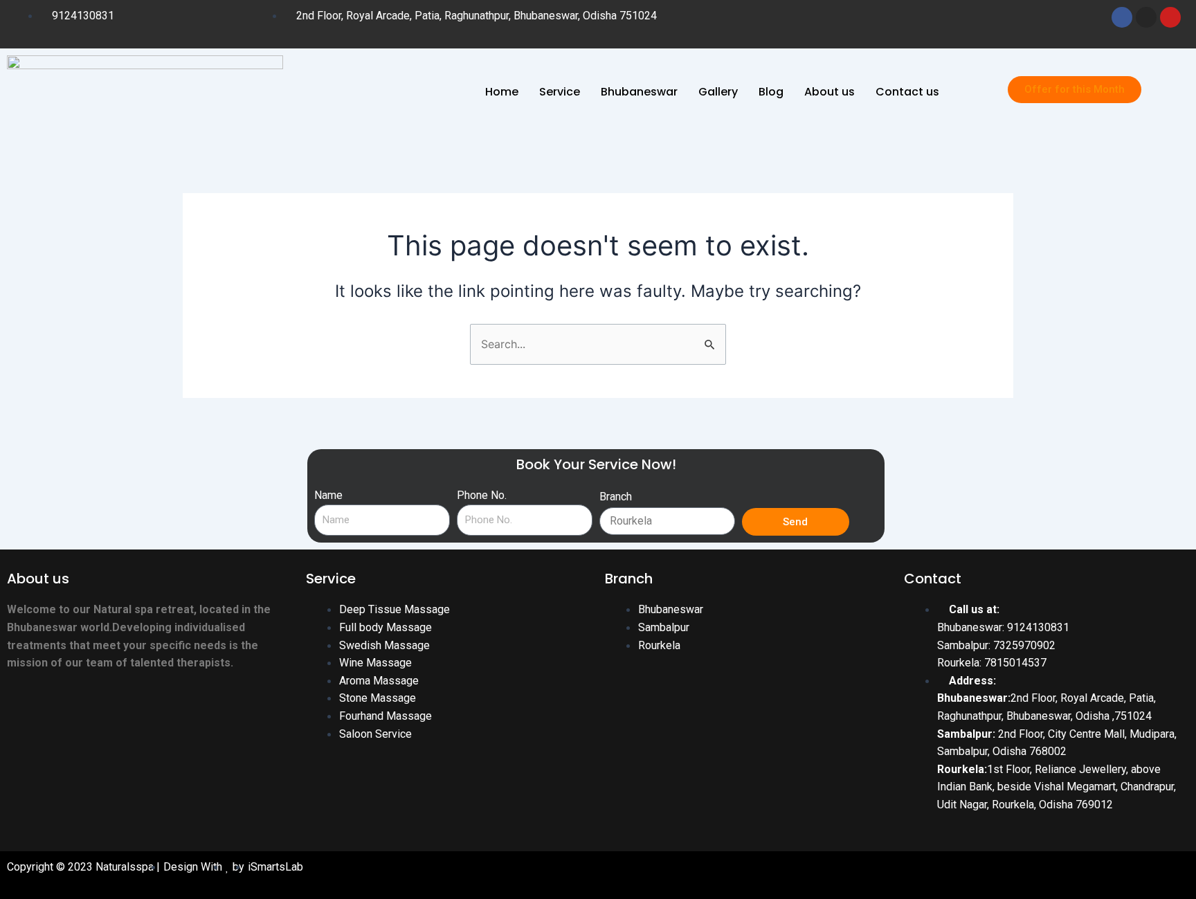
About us (829, 92)
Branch (615, 496)
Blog (771, 92)
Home (501, 92)
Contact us (907, 92)
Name (328, 495)
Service (559, 92)
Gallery (718, 92)
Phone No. (482, 495)
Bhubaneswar (639, 92)
